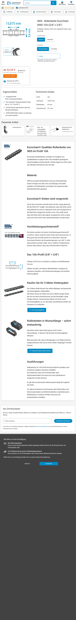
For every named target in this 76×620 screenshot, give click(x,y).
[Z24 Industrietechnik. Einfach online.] (14, 3)
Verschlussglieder (38, 310)
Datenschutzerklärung (42, 426)
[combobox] (49, 56)
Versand (14, 72)
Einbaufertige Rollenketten (41, 351)
